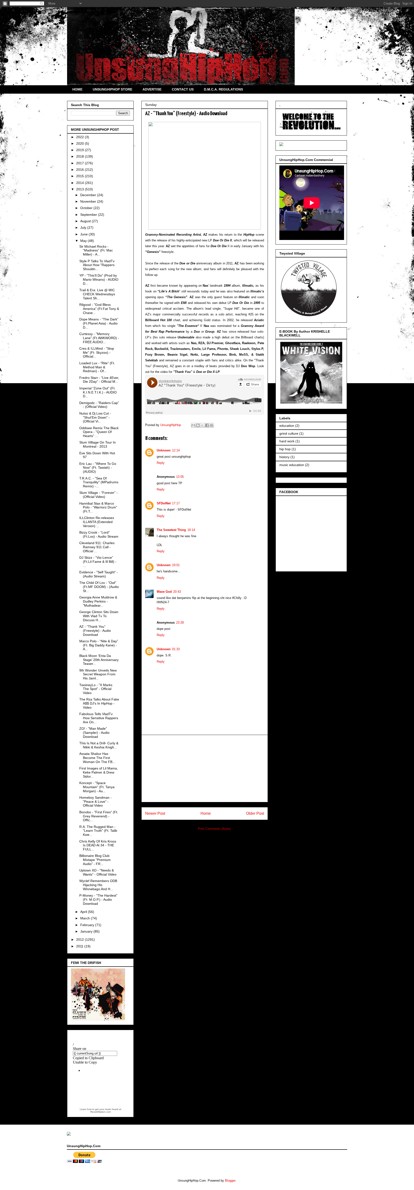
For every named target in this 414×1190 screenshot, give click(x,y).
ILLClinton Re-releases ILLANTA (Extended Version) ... (96, 522)
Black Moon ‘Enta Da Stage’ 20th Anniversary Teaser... (99, 660)
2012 (80, 939)
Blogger (230, 1180)
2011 (80, 946)
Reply (161, 463)
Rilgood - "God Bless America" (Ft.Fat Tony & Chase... (99, 309)
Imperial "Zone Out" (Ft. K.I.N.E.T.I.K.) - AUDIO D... (98, 392)
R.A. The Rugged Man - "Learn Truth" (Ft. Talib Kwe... (98, 831)
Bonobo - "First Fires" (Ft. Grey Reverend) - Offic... (98, 816)
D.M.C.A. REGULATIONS (223, 89)
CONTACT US (183, 89)
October (86, 208)
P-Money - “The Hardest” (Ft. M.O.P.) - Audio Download (98, 899)
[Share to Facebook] (207, 425)
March (85, 918)
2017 (80, 163)
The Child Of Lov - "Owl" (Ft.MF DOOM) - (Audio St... (99, 587)
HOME (77, 89)
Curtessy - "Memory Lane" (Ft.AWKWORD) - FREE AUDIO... (99, 338)
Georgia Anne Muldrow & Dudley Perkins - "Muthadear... (98, 601)
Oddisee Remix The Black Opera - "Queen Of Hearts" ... (99, 432)
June (84, 234)
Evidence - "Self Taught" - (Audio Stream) (98, 574)
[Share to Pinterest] (211, 425)
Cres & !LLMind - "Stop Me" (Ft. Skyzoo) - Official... (96, 353)
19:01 (176, 565)
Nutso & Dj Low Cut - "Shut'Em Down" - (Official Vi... (95, 417)
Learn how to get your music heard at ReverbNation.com (100, 1110)
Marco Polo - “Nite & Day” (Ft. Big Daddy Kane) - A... (98, 645)
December (88, 195)
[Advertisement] (205, 768)
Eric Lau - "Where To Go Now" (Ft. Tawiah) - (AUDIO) (97, 468)
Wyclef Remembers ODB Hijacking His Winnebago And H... (98, 885)
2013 (80, 189)
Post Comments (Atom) (214, 829)
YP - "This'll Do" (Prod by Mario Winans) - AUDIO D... (98, 279)
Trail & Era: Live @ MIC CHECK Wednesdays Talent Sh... (97, 294)
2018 (80, 156)
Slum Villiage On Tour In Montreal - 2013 (97, 444)
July (83, 227)
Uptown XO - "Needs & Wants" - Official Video (97, 872)
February (87, 925)
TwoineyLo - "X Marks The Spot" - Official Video (95, 689)
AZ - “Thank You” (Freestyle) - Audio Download (95, 631)
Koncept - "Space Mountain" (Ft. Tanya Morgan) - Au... (97, 787)
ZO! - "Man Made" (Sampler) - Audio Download (94, 733)
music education (291, 465)
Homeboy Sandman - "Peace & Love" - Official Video (95, 802)
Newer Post (155, 813)
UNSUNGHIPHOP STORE (112, 89)
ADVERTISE (152, 89)
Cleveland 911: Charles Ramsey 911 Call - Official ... (97, 547)
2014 (80, 183)
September (89, 214)
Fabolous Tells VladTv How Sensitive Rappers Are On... (98, 718)
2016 (80, 169)
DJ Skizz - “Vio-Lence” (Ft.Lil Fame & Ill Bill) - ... (97, 562)
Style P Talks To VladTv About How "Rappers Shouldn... (97, 265)
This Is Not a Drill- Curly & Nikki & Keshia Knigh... (98, 745)
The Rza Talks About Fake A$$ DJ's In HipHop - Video (99, 703)
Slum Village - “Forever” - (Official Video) (98, 495)
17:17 (176, 503)
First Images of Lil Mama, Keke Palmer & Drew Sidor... (98, 772)
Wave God (164, 591)
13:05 (180, 476)
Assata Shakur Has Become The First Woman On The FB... (97, 758)
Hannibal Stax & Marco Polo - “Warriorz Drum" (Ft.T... (98, 507)
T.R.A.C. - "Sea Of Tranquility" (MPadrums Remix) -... (98, 482)
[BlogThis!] (198, 425)
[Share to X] (202, 425)
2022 (80, 137)
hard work (286, 441)
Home (206, 813)
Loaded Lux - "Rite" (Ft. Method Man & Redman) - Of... (97, 367)
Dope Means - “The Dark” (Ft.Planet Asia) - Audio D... (98, 323)
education (286, 425)
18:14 (191, 530)
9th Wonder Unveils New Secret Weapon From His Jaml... (98, 674)
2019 (80, 150)
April (84, 912)
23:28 (180, 622)
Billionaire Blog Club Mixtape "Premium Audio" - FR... (95, 860)
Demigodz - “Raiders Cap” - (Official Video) (99, 405)
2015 (80, 176)
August (86, 221)
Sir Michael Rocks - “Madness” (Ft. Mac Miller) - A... (96, 250)
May (84, 241)
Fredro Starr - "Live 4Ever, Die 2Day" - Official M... (99, 380)
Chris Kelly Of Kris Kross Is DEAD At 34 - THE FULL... (97, 845)
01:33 (176, 649)
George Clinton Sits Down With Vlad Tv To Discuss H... (98, 616)
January (86, 931)
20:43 (177, 591)
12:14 (176, 450)
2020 (80, 143)
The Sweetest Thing (171, 530)
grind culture (288, 433)
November (88, 201)
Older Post (255, 813)
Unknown (164, 450)
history (284, 457)
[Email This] (193, 425)
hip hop (285, 449)
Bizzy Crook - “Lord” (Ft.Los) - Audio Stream (98, 534)
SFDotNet (164, 503)
